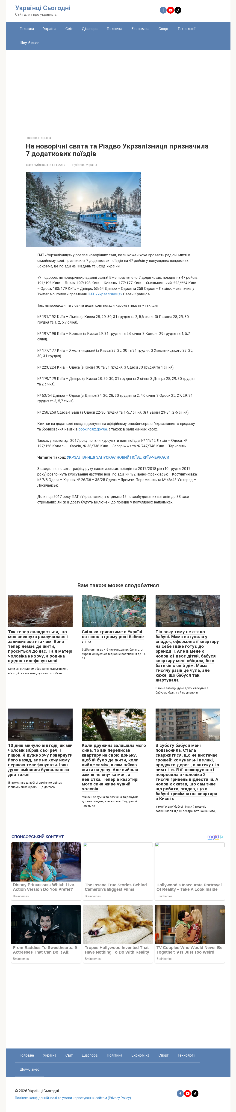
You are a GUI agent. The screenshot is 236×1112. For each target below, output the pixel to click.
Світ (69, 29)
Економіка (140, 29)
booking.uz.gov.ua (93, 429)
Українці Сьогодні (42, 8)
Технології (186, 29)
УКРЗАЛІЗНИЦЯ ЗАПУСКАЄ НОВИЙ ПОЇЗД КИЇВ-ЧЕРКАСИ (118, 457)
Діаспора (89, 29)
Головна (27, 29)
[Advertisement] (118, 89)
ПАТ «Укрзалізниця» (105, 294)
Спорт (163, 29)
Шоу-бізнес (29, 43)
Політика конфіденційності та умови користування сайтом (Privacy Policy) (73, 1098)
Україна (49, 29)
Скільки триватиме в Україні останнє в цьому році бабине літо (113, 636)
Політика (114, 29)
